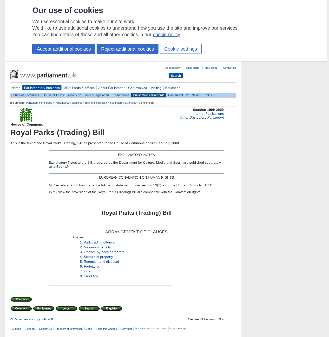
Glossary (30, 328)
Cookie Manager (178, 328)
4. (81, 257)
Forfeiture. (92, 266)
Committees (120, 95)
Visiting (156, 88)
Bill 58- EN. (61, 166)
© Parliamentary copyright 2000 (32, 319)
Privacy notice (142, 328)
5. (81, 261)
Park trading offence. (100, 242)
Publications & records (148, 95)
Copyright (126, 328)
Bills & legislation (97, 95)
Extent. (89, 271)
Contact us (229, 67)
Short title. (91, 276)
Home (15, 88)
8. (81, 276)
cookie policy (166, 34)
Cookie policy (160, 328)
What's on (74, 95)
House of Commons (25, 95)
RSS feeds (211, 67)
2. (81, 247)
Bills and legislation (96, 102)
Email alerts (192, 67)
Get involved (137, 88)
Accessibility (172, 67)
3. (81, 252)
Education (172, 88)
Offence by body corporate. (104, 252)
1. (81, 242)
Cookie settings (180, 49)
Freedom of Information (69, 328)
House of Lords (53, 95)
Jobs (89, 328)
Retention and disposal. (102, 261)
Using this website (106, 328)
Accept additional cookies (64, 49)
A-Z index (15, 328)
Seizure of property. (99, 257)
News (195, 95)
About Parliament (111, 88)
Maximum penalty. (98, 247)
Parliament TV (178, 95)
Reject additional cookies (127, 49)
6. (81, 266)
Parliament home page (39, 102)
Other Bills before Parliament (202, 117)
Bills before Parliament (123, 102)
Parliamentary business (42, 88)
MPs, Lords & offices (79, 88)
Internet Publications (208, 113)
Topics (207, 95)
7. (81, 271)
